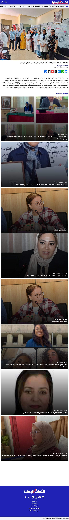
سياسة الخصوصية (34, 508)
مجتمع (30, 6)
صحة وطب (19, 6)
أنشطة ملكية (36, 6)
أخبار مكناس (55, 6)
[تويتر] (43, 497)
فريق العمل (34, 506)
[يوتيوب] (39, 497)
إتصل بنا (34, 504)
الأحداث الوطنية (46, 6)
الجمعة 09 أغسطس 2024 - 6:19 (61, 67)
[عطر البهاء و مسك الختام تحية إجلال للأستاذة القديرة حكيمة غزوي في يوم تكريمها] (34, 164)
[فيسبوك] (32, 497)
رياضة (25, 6)
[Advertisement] (34, 473)
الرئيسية (62, 6)
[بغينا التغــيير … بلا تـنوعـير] (34, 301)
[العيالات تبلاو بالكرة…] (34, 210)
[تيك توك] (29, 497)
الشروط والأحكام (34, 511)
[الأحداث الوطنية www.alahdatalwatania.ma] (59, 2)
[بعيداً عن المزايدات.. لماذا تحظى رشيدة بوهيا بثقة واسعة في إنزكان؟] (34, 255)
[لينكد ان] (26, 497)
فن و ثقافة (12, 6)
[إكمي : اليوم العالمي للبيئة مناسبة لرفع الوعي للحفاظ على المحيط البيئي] (34, 392)
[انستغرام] (36, 497)
